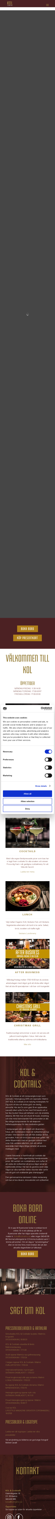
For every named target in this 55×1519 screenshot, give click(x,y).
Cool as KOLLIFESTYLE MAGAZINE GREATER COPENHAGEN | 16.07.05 (27, 1411)
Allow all (27, 794)
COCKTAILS (27, 851)
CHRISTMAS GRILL (27, 1026)
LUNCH (27, 915)
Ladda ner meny (27, 872)
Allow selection (27, 801)
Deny (27, 809)
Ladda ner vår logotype (16, 1432)
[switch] (48, 760)
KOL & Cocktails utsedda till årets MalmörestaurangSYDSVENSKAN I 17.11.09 (20, 1347)
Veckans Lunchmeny (27, 934)
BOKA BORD (27, 629)
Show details (41, 786)
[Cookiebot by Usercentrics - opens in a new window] (41, 708)
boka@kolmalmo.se (22, 1237)
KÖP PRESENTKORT (27, 638)
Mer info (27, 1045)
